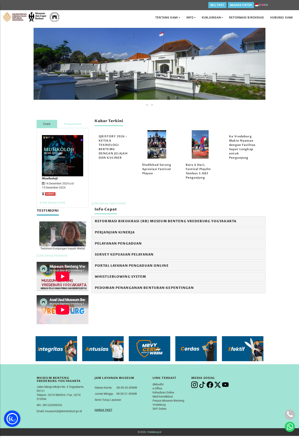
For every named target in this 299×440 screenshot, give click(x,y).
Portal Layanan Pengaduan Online (132, 265)
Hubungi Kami (281, 17)
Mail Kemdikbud (163, 396)
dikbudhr (158, 384)
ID (259, 5)
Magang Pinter (241, 5)
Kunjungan (211, 17)
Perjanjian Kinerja (115, 232)
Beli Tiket (217, 5)
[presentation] (146, 105)
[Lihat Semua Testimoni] (52, 255)
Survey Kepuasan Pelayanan (124, 254)
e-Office (157, 388)
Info (190, 17)
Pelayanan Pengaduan (118, 243)
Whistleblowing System (120, 276)
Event (46, 124)
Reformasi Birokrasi (246, 17)
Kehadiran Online (163, 392)
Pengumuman (73, 124)
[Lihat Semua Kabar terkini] (109, 203)
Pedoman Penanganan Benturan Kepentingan (144, 288)
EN (266, 5)
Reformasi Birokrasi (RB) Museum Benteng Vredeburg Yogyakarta (165, 221)
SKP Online (159, 408)
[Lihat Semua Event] (52, 202)
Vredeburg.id (154, 432)
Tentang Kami (166, 17)
